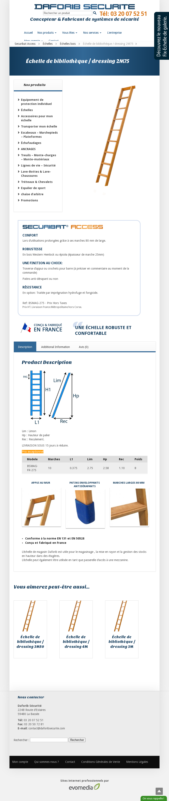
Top (159, 791)
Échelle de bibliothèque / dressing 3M (122, 642)
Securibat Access (25, 43)
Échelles (48, 43)
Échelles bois (68, 43)
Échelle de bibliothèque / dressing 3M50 (30, 642)
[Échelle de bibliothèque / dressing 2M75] (113, 143)
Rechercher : (21, 739)
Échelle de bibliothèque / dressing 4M (76, 642)
